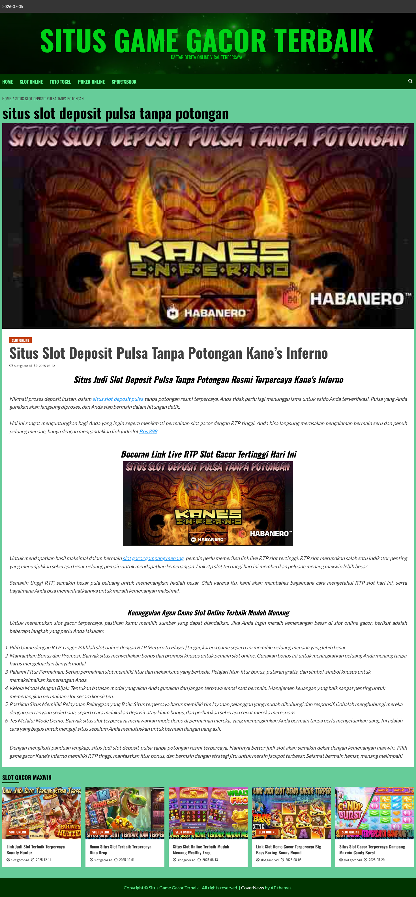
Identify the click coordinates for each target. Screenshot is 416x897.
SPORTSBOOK (124, 81)
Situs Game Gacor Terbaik (207, 39)
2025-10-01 (126, 859)
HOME (7, 81)
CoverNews (252, 887)
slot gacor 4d (23, 365)
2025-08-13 (210, 859)
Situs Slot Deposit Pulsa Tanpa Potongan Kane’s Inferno (168, 352)
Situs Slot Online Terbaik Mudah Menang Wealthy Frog (201, 849)
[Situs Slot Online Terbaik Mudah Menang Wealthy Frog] (208, 813)
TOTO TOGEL (60, 81)
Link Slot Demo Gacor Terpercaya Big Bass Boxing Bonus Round (288, 849)
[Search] (410, 81)
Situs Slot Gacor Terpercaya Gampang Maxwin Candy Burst (372, 849)
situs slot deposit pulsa (118, 399)
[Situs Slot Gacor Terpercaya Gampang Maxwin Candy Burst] (374, 813)
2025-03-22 (47, 365)
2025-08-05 (293, 859)
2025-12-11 (43, 859)
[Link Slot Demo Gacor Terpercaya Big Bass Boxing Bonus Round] (291, 813)
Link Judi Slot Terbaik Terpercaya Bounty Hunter (36, 849)
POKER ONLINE (91, 81)
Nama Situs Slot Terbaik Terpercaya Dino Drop (120, 849)
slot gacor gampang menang (153, 558)
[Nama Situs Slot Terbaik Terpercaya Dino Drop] (124, 813)
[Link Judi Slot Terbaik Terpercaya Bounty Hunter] (41, 813)
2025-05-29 (377, 859)
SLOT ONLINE (31, 81)
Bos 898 (148, 431)
